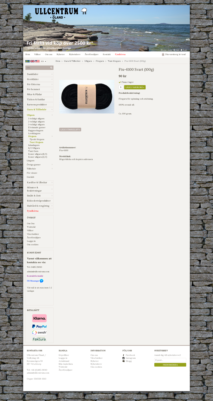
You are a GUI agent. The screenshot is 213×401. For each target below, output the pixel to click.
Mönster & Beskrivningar (34, 189)
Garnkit (30, 177)
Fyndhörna (120, 54)
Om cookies (32, 244)
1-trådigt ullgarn (36, 118)
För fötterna (33, 84)
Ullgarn (31, 115)
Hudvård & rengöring (38, 205)
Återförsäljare (92, 54)
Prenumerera (170, 365)
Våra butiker (33, 234)
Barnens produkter (37, 104)
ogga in (63, 358)
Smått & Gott (34, 195)
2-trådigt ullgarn (36, 121)
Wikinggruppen (114, 394)
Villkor (37, 54)
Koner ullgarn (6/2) (37, 157)
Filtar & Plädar (34, 94)
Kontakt (107, 54)
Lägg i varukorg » (135, 87)
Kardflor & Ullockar (37, 182)
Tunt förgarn (36, 142)
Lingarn (30, 160)
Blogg (128, 361)
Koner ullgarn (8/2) (37, 154)
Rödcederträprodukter (39, 200)
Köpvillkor (64, 355)
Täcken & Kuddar (36, 99)
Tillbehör (31, 168)
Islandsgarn (33, 145)
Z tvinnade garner (36, 127)
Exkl (185, 50)
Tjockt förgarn (37, 139)
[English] (32, 61)
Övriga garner (34, 164)
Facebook (130, 355)
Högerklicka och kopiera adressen (76, 159)
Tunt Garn (33, 151)
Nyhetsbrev (74, 54)
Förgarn (32, 136)
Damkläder (32, 74)
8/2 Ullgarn (34, 148)
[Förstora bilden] (86, 96)
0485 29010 (36, 267)
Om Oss (30, 223)
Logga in (31, 241)
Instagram (130, 358)
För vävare (32, 173)
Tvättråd (31, 227)
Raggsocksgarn (35, 130)
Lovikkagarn (34, 133)
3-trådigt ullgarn (36, 124)
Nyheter (61, 54)
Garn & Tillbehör (36, 109)
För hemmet (33, 89)
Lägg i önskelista (70, 129)
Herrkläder (33, 79)
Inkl (177, 50)
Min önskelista (66, 364)
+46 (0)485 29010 (39, 370)
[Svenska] (27, 61)
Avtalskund (64, 361)
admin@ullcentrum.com (38, 271)
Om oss (48, 54)
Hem (27, 54)
